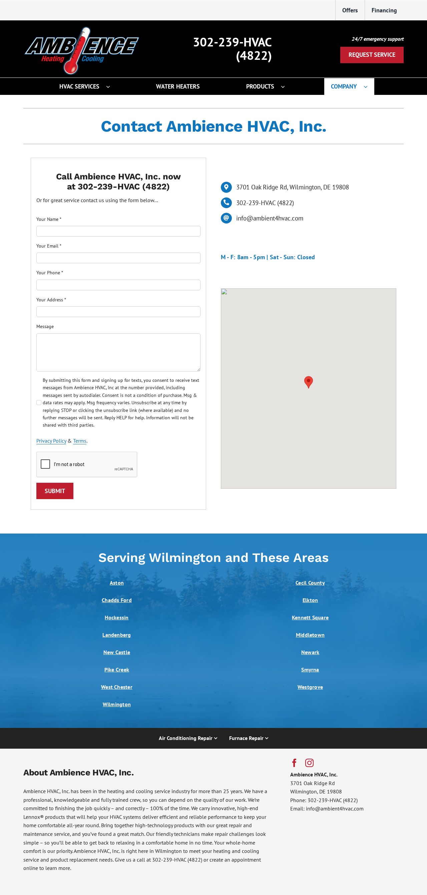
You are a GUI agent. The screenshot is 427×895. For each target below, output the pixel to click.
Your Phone (49, 273)
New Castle (116, 652)
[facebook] (294, 763)
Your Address (51, 300)
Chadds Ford (117, 600)
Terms (79, 440)
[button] (308, 382)
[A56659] (81, 24)
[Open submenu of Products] (286, 86)
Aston (117, 582)
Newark (310, 652)
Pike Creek (116, 669)
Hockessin (116, 617)
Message (45, 326)
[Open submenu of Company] (369, 86)
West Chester (116, 687)
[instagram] (309, 763)
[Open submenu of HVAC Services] (111, 86)
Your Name (48, 219)
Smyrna (310, 669)
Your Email (48, 246)
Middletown (310, 634)
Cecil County (310, 582)
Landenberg (116, 634)
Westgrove (310, 687)
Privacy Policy (51, 440)
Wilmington (117, 704)
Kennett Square (310, 617)
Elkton (310, 600)
